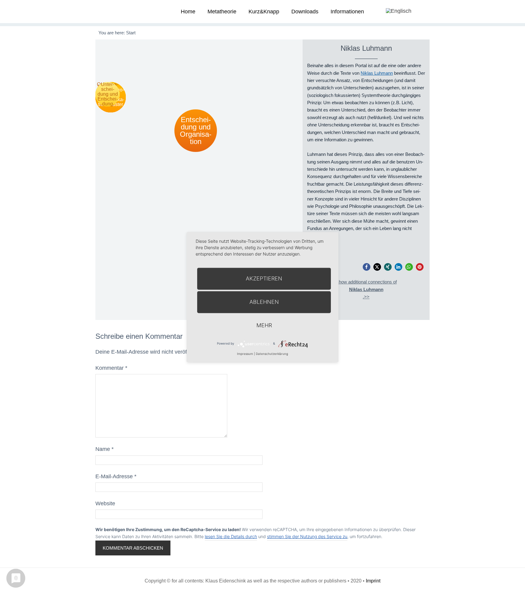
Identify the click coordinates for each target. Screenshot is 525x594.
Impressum (245, 353)
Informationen (347, 12)
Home (188, 12)
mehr (264, 325)
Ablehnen (264, 302)
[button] (366, 267)
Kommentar (111, 368)
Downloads (304, 12)
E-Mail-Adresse (115, 476)
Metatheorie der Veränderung (118, 11)
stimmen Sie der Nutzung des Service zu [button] (307, 536)
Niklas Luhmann (377, 73)
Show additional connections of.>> (366, 289)
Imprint (373, 580)
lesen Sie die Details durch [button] (231, 536)
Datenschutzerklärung (272, 353)
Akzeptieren (264, 278)
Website (105, 503)
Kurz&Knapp (264, 12)
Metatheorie (222, 12)
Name (104, 449)
